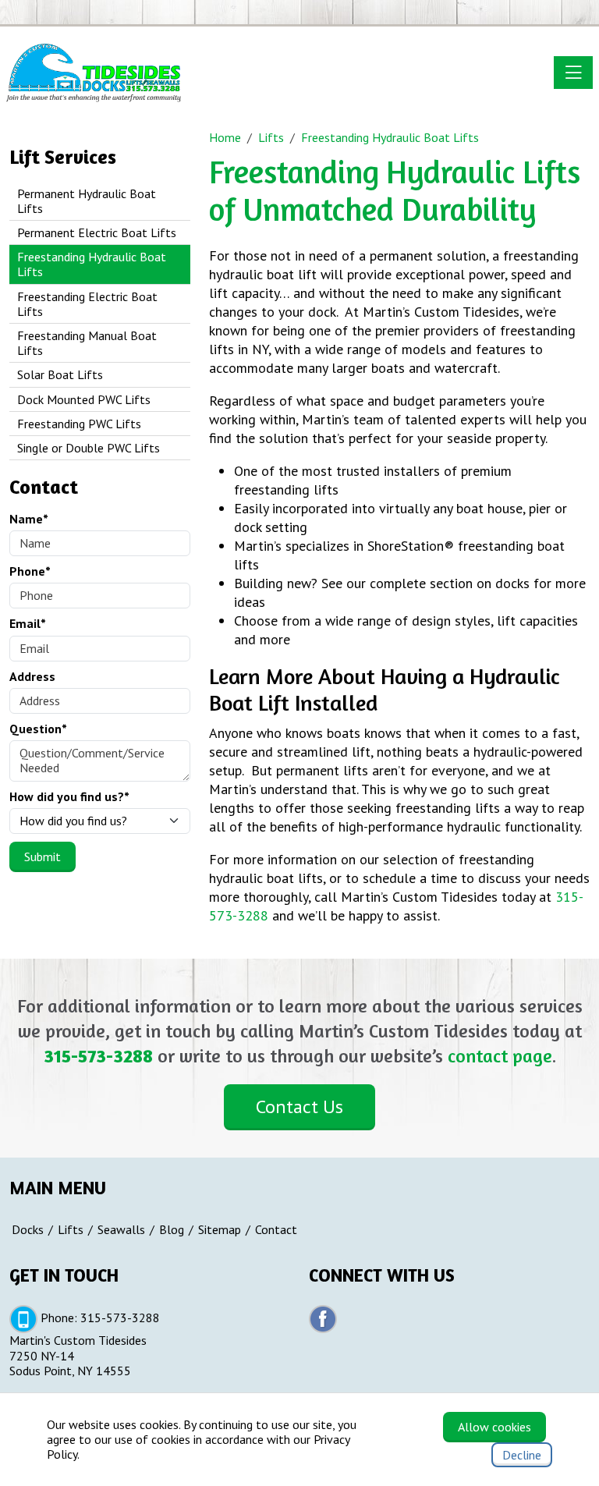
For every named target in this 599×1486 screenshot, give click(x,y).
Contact (276, 1229)
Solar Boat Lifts (60, 374)
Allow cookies (494, 1427)
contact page (500, 1055)
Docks (28, 1229)
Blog (171, 1229)
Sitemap (219, 1229)
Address (32, 676)
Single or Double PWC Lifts (88, 448)
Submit (42, 856)
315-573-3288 (98, 1055)
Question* (38, 729)
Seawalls (121, 1229)
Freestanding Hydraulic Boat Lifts (91, 264)
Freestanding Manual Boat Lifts (87, 343)
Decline (521, 1455)
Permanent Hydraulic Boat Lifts (86, 201)
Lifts (70, 1229)
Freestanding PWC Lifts (79, 423)
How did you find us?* (69, 796)
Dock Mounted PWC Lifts (84, 399)
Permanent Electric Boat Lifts (96, 232)
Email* (27, 623)
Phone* (30, 571)
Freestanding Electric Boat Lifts (87, 304)
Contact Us (299, 1106)
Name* (28, 519)
